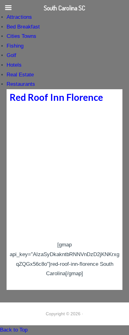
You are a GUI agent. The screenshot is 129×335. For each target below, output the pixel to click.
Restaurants (21, 84)
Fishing (15, 46)
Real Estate (20, 75)
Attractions (19, 17)
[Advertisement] (64, 172)
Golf (11, 55)
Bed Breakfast (23, 27)
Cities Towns (21, 36)
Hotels (14, 65)
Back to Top (14, 330)
